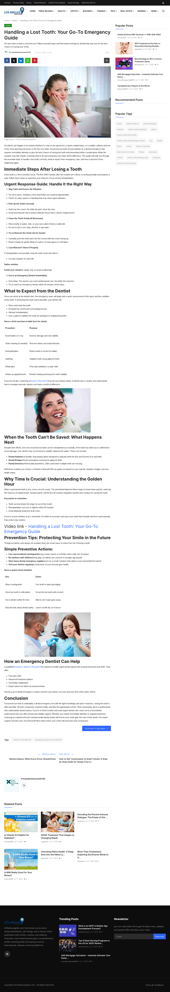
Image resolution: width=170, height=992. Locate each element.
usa (151, 140)
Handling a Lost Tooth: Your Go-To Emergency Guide (51, 529)
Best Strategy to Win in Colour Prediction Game (148, 60)
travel (119, 123)
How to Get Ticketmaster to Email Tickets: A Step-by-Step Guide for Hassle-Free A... (83, 760)
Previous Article (48, 754)
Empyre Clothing (142, 146)
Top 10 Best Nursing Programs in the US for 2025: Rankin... (94, 942)
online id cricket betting (126, 163)
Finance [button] (101, 11)
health (159, 140)
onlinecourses (83, 946)
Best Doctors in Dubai (125, 152)
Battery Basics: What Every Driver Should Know (33, 759)
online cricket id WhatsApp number (131, 140)
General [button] (141, 11)
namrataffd (8, 841)
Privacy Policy (18, 2)
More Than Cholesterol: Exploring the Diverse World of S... (92, 854)
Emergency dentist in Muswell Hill (27, 667)
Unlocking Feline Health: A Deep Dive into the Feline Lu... (57, 853)
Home (32, 11)
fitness (141, 152)
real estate (153, 152)
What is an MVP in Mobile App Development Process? (92, 927)
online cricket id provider (127, 135)
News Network (40, 2)
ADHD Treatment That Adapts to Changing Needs (57, 836)
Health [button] (61, 11)
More (154, 11)
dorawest (81, 821)
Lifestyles (156, 157)
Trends (120, 157)
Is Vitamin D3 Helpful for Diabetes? (16, 836)
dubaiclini (138, 49)
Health (14, 20)
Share (119, 146)
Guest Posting (73, 2)
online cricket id (132, 123)
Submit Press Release (56, 2)
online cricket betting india (137, 157)
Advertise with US (88, 2)
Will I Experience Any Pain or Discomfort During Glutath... (147, 44)
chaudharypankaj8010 (126, 80)
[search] (163, 11)
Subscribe (159, 936)
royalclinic (44, 841)
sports (153, 129)
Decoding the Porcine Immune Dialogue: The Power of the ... (92, 816)
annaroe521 (122, 37)
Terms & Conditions (155, 985)
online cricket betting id (137, 129)
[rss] (7, 954)
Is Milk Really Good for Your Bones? (18, 874)
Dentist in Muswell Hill (39, 381)
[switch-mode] (164, 3)
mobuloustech (83, 932)
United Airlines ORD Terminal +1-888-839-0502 (139, 34)
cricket (128, 146)
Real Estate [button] (126, 11)
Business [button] (87, 11)
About (29, 2)
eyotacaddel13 (122, 89)
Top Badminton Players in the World (133, 86)
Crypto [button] (74, 11)
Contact (7, 2)
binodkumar (139, 64)
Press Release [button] (46, 11)
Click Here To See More (95, 728)
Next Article (64, 754)
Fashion (120, 129)
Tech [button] (112, 11)
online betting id (149, 123)
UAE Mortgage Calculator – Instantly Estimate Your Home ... (140, 75)
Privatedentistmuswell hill (33, 778)
